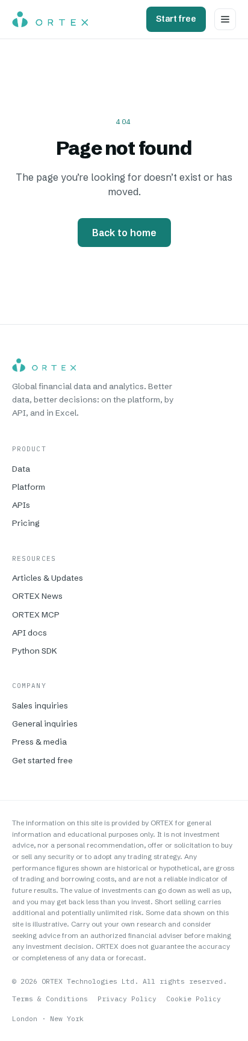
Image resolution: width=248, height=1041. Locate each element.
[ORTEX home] (50, 19)
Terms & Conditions (50, 998)
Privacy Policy (127, 998)
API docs (29, 632)
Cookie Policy (193, 998)
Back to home (124, 233)
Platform (28, 487)
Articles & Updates (47, 578)
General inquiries (45, 723)
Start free (176, 18)
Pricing (26, 523)
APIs (21, 505)
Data (21, 469)
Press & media (39, 741)
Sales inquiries (40, 705)
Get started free (42, 760)
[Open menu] (225, 19)
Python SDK (34, 650)
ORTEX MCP (36, 614)
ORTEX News (37, 596)
